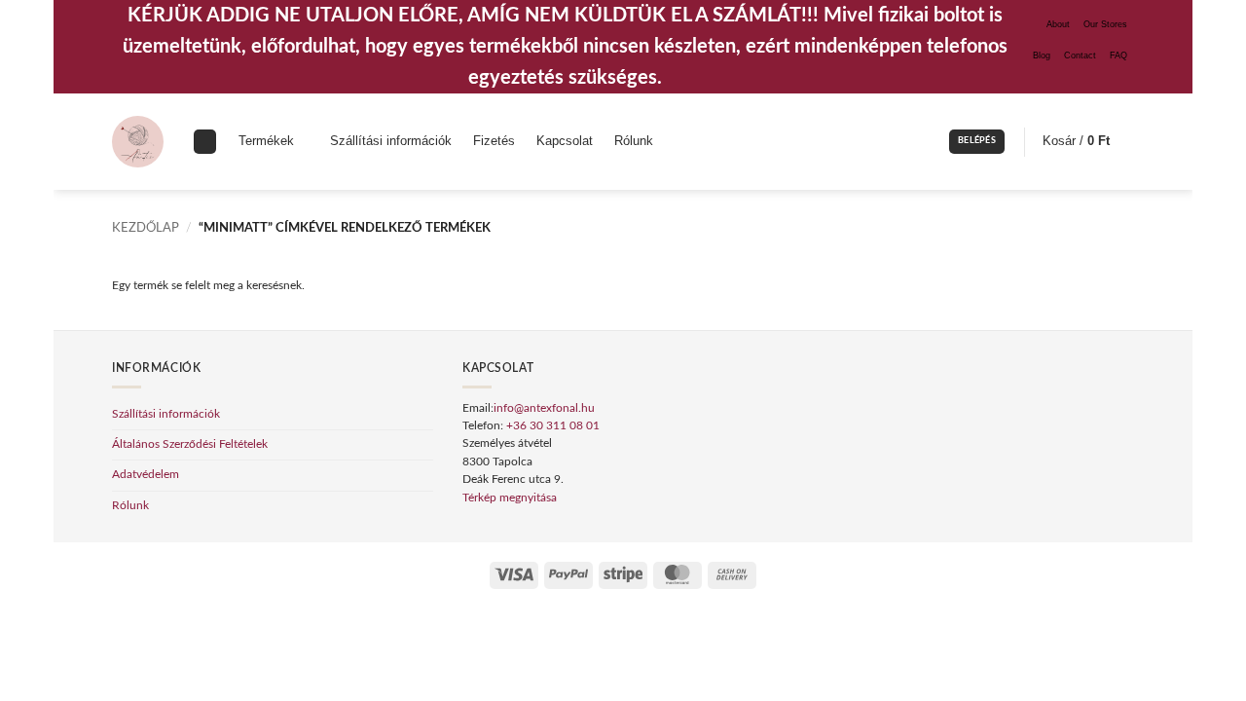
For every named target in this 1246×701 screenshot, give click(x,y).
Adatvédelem (145, 474)
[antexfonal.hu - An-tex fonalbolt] (138, 141)
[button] (977, 141)
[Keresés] (205, 141)
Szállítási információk (391, 141)
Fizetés (494, 141)
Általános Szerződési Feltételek (190, 444)
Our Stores (1105, 24)
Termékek (266, 141)
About (1058, 24)
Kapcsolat (564, 141)
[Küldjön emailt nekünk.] (1127, 77)
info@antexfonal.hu (544, 408)
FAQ (1118, 55)
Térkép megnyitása (509, 498)
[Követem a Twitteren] (1114, 77)
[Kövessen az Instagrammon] (1100, 77)
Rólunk (633, 141)
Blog (1041, 55)
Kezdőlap (145, 228)
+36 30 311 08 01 (553, 426)
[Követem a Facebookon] (1086, 77)
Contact (1080, 55)
